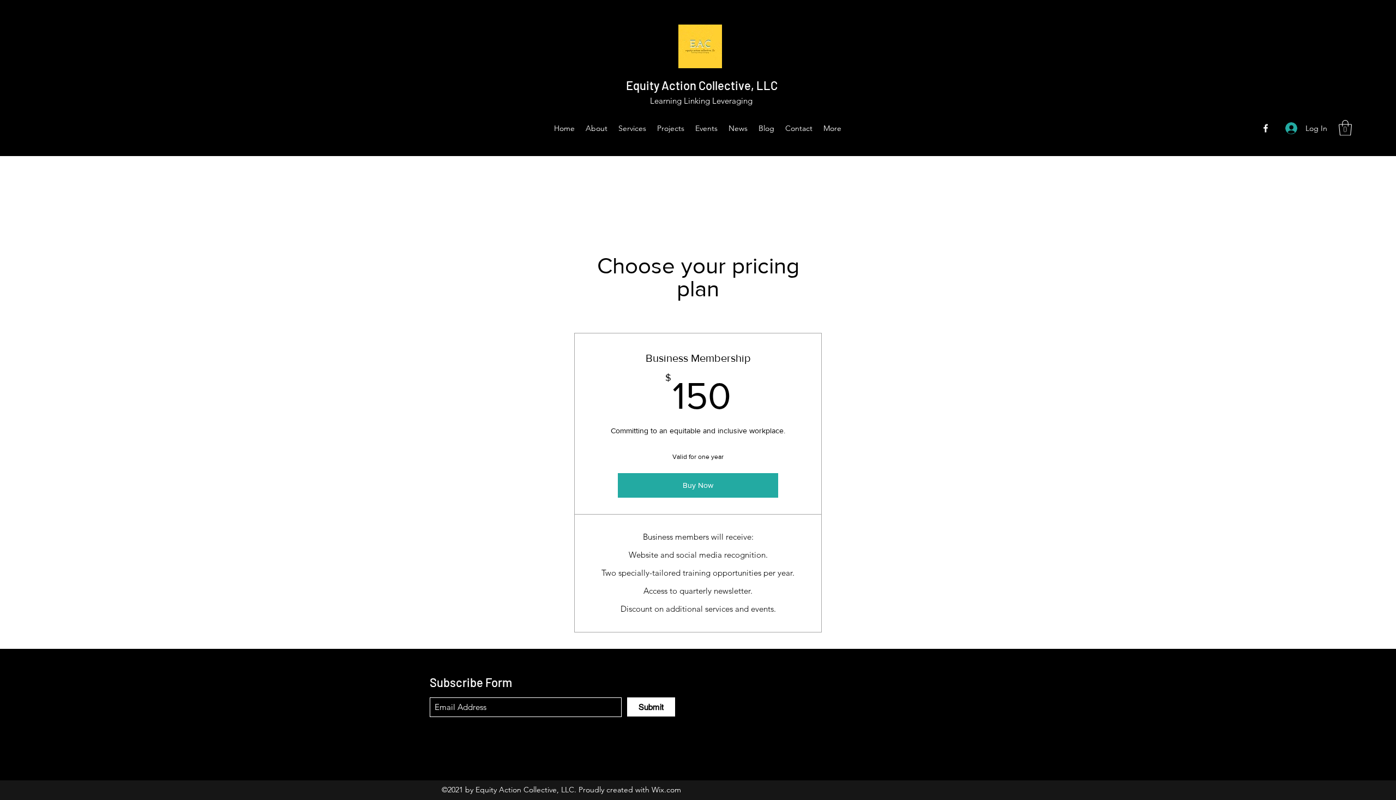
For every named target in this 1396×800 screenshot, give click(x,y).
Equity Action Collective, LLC (702, 85)
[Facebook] (1265, 128)
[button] (1345, 128)
